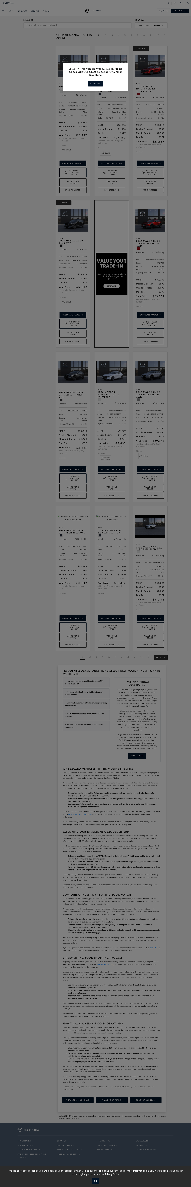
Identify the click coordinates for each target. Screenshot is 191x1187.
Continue (95, 84)
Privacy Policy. (112, 1174)
